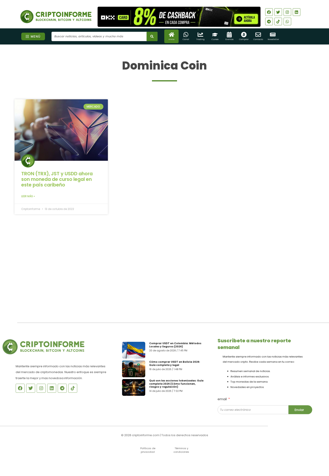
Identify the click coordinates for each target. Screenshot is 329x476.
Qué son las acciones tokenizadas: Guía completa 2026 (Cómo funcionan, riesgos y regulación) (177, 385)
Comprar (244, 39)
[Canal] (186, 34)
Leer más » (28, 196)
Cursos (215, 39)
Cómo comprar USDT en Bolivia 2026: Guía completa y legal (176, 362)
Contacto (258, 39)
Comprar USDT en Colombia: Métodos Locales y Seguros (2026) (176, 342)
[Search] (152, 36)
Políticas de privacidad (147, 449)
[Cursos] (215, 34)
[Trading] (200, 34)
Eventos (229, 39)
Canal (186, 39)
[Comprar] (244, 34)
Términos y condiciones (181, 449)
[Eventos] (229, 34)
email (223, 396)
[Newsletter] (273, 34)
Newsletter (273, 39)
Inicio (171, 39)
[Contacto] (258, 34)
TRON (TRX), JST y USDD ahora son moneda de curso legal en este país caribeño (57, 179)
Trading (200, 39)
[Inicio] (171, 34)
